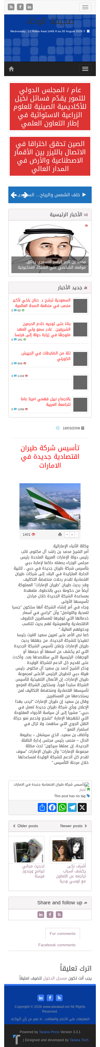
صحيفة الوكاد (50, 21)
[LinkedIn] (29, 7)
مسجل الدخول (55, 978)
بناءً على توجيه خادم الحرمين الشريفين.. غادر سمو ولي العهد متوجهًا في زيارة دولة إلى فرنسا (43, 329)
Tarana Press (49, 1032)
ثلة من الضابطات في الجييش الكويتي (46, 356)
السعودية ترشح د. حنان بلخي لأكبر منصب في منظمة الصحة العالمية (42, 302)
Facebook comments (57, 945)
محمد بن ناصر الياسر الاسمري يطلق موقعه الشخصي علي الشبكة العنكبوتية (52, 264)
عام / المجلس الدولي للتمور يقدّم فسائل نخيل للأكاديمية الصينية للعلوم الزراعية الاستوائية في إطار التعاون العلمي (50, 107)
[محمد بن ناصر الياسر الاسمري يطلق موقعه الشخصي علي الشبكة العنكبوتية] (50, 248)
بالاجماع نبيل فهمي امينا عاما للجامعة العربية (46, 401)
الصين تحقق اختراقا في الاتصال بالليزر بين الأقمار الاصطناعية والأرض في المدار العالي (50, 156)
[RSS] (11, 7)
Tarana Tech (79, 1040)
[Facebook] (21, 7)
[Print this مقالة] (60, 535)
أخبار (82, 790)
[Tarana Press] (17, 1040)
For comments (63, 933)
